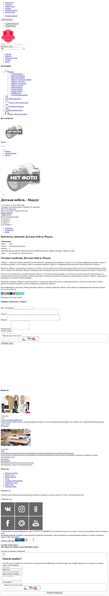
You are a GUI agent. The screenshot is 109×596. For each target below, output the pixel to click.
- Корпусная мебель (17, 76)
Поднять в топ (6, 215)
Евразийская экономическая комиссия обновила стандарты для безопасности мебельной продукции (37, 453)
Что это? (13, 209)
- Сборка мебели (16, 91)
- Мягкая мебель (15, 87)
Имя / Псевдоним (7, 308)
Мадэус (3, 142)
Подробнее (5, 426)
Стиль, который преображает (11, 420)
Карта (7, 232)
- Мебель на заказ (16, 85)
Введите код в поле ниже (12, 336)
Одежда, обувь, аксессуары (18, 102)
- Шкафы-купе (15, 93)
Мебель (11, 72)
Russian (15, 24)
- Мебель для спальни (17, 83)
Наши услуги (10, 475)
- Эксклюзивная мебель (18, 95)
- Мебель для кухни (17, 81)
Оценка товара (6, 331)
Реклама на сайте (11, 473)
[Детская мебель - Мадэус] (23, 195)
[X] (11, 293)
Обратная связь (10, 486)
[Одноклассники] (5, 293)
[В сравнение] (2, 146)
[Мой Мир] (8, 293)
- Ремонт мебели (16, 89)
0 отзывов (5, 207)
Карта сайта (9, 484)
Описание (8, 228)
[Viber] (14, 293)
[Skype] (20, 293)
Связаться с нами (11, 483)
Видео (7, 62)
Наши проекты (10, 477)
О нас (7, 479)
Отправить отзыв (7, 343)
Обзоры (8, 60)
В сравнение (35, 207)
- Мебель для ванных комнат (20, 79)
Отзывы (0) (9, 230)
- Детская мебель (16, 74)
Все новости (5, 461)
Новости (8, 56)
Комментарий (6, 329)
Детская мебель (10, 153)
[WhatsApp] (17, 293)
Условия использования (13, 481)
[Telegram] (23, 293)
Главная (8, 54)
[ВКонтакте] (2, 293)
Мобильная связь (15, 99)
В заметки (26, 207)
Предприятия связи (16, 110)
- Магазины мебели (17, 78)
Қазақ (13, 26)
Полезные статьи (11, 58)
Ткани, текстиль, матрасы (18, 114)
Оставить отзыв (15, 207)
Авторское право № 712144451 (12, 535)
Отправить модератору (54, 593)
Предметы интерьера (16, 106)
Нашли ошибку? (7, 213)
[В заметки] (4, 146)
